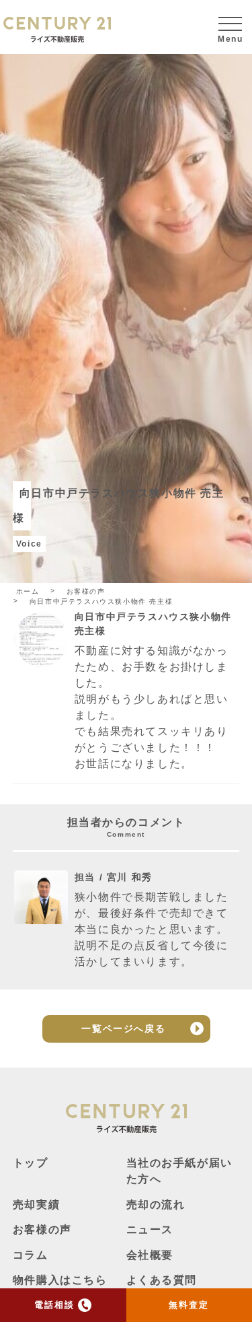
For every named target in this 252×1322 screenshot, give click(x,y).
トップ (30, 1163)
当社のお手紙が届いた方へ (179, 1171)
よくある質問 (162, 1280)
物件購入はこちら (60, 1280)
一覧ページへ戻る (123, 1028)
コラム (30, 1255)
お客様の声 (42, 1229)
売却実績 (36, 1204)
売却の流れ (155, 1204)
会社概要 (149, 1255)
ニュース (149, 1229)
